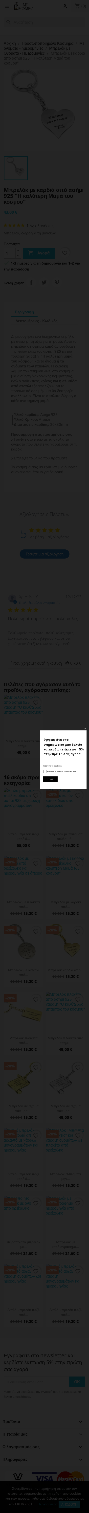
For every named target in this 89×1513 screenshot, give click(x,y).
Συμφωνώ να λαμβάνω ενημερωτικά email (60, 771)
